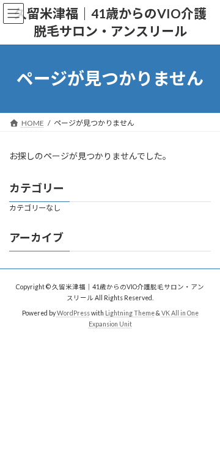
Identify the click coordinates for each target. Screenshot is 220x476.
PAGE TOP (202, 449)
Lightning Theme (130, 313)
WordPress (73, 313)
